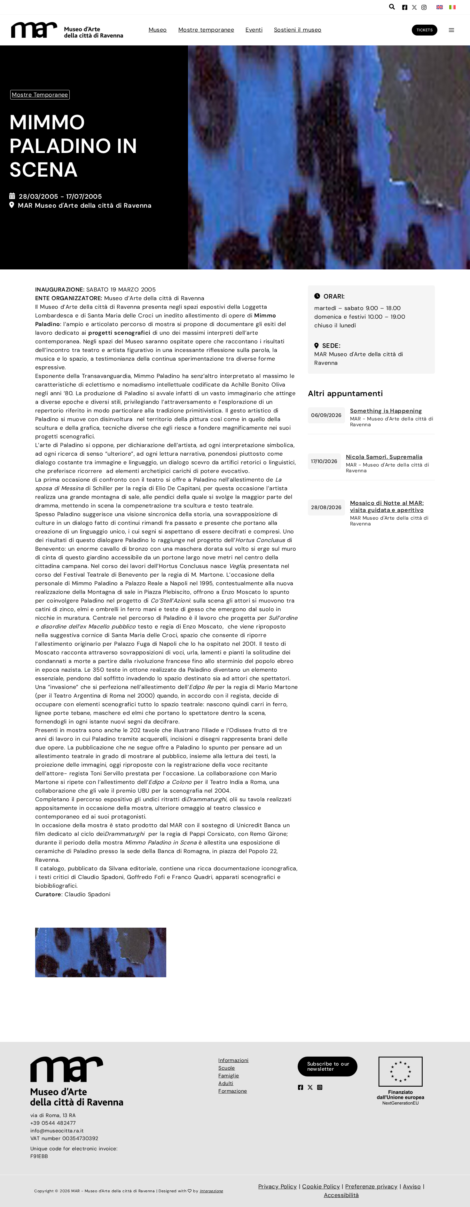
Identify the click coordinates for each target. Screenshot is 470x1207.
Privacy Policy (277, 1186)
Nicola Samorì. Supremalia (384, 457)
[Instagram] (424, 7)
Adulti (225, 1083)
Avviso (412, 1186)
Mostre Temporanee (40, 95)
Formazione (232, 1091)
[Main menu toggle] (451, 30)
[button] (392, 8)
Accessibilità (341, 1195)
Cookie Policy (321, 1186)
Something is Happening (386, 411)
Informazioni (233, 1060)
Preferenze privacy (371, 1186)
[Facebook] (405, 7)
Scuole (226, 1068)
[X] (414, 7)
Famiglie (228, 1075)
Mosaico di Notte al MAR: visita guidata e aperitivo (387, 506)
